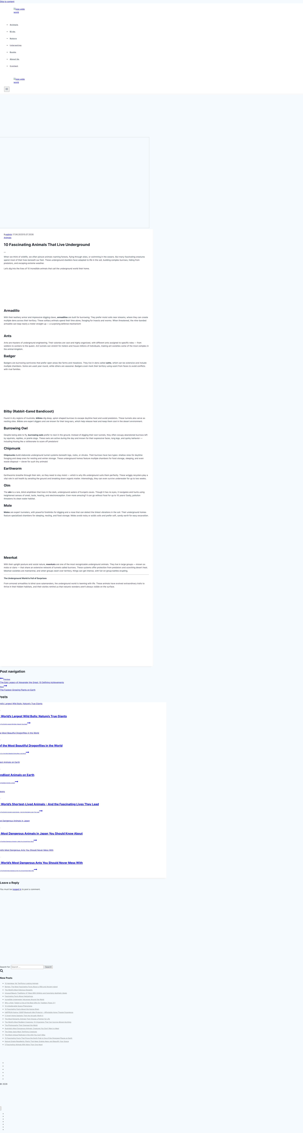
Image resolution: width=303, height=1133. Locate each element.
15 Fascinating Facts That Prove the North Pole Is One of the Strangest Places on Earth (38, 1038)
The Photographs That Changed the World (21, 1025)
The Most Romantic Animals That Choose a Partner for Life (27, 1019)
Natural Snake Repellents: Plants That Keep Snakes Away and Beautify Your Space (37, 1041)
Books (13, 52)
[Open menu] (6, 89)
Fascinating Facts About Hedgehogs (19, 996)
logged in (17, 889)
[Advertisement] (71, 119)
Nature (13, 38)
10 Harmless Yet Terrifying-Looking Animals (21, 983)
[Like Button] (5, 252)
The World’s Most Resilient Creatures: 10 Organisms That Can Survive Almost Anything (38, 1022)
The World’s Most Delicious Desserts (18, 990)
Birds (12, 32)
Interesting (16, 45)
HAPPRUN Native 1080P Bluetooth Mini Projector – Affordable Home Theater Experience (39, 1012)
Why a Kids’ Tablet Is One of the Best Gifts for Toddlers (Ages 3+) (30, 1003)
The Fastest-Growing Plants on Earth (17, 688)
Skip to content (7, 1)
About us (14, 59)
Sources (9, 1079)
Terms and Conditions (14, 1069)
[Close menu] (0, 1108)
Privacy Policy (11, 1066)
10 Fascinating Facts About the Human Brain (22, 1009)
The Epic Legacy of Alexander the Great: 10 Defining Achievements (32, 681)
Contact (14, 66)
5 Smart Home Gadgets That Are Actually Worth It (24, 1016)
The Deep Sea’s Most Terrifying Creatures (21, 1032)
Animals (14, 25)
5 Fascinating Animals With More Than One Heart (24, 1045)
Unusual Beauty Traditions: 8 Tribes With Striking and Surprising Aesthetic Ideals (36, 993)
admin (9, 234)
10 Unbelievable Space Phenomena (18, 1006)
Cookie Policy (11, 1063)
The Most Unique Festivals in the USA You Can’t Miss (25, 1035)
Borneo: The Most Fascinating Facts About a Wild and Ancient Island (31, 987)
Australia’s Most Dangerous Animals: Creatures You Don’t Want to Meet (32, 1028)
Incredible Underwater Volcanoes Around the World (24, 999)
